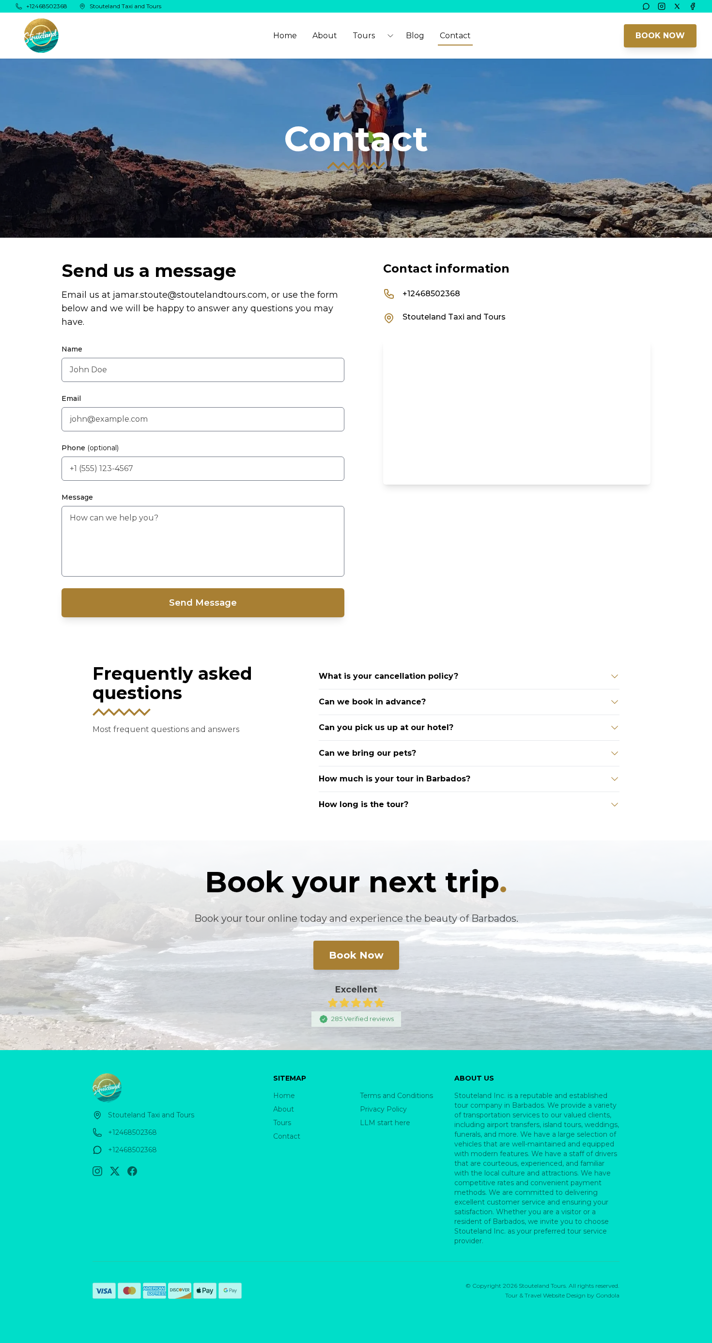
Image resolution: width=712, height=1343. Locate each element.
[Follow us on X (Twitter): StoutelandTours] (115, 1171)
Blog (415, 35)
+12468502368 (431, 293)
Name (72, 349)
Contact (455, 35)
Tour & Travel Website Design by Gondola (562, 1295)
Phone (90, 447)
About (324, 35)
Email (71, 398)
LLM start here (385, 1122)
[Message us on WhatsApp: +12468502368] (646, 6)
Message (77, 497)
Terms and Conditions (396, 1095)
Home (285, 35)
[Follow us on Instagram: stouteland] (97, 1171)
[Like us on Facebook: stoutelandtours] (132, 1171)
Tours (282, 1122)
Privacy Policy (383, 1109)
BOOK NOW (660, 35)
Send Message (203, 602)
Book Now (356, 955)
